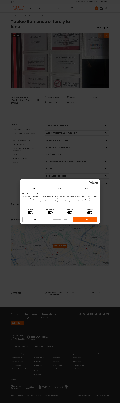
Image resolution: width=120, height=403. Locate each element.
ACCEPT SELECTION (60, 219)
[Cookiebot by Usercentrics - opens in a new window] (90, 182)
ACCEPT (85, 219)
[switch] (50, 212)
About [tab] (86, 188)
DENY (35, 219)
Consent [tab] (33, 188)
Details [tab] (60, 188)
